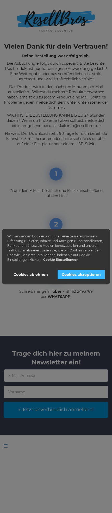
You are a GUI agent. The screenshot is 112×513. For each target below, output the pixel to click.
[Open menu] (6, 446)
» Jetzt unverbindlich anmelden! (56, 409)
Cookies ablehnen (31, 274)
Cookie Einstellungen (60, 260)
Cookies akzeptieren (81, 274)
